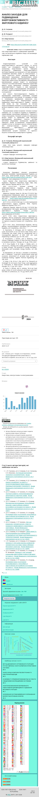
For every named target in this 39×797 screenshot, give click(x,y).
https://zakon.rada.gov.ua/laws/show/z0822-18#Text (18, 212)
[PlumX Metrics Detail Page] (27, 387)
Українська (9, 584)
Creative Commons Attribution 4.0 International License (16, 424)
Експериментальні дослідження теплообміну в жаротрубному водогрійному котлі (21, 515)
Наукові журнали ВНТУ (9, 606)
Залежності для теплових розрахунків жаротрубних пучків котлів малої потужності (20, 554)
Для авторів (6, 627)
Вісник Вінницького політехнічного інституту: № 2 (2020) (20, 488)
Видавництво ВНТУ (8, 609)
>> (6, 573)
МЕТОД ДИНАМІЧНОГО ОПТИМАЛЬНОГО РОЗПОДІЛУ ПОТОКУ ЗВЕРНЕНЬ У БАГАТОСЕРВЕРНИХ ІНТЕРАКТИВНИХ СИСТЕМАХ (19, 666)
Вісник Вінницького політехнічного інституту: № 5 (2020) (20, 476)
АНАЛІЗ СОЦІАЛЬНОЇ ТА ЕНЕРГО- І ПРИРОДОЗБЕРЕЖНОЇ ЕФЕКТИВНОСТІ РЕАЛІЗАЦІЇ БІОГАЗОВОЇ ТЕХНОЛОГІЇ (18, 484)
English (8, 581)
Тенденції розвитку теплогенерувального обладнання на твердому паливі (19, 494)
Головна (4, 7)
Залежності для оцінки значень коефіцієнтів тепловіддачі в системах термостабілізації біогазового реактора (20, 545)
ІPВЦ (9, 795)
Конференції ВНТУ (8, 613)
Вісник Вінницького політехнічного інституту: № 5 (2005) (17, 529)
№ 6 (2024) (18, 7)
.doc (22, 591)
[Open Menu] (2, 2)
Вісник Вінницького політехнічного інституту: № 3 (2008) (20, 497)
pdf (6, 330)
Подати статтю (9, 598)
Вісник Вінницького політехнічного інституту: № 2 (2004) (20, 547)
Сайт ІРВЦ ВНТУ (7, 616)
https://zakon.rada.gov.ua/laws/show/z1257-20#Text (19, 199)
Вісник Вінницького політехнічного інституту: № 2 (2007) (21, 509)
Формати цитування (9, 361)
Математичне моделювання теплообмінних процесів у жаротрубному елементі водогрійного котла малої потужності (20, 505)
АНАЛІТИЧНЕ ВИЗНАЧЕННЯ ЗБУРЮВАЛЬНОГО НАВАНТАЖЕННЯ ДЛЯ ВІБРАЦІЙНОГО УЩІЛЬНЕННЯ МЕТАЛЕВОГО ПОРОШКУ (17, 687)
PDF (25, 591)
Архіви (11, 7)
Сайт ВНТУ (6, 620)
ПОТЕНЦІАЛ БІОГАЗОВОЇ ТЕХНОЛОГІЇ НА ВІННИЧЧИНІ (19, 474)
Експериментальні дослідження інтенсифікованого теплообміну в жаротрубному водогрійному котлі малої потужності (19, 564)
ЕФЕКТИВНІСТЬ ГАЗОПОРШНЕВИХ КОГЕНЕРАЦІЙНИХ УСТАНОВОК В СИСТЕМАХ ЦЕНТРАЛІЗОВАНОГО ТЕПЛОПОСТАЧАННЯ (21, 534)
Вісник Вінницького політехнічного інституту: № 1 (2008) (20, 518)
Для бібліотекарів (8, 630)
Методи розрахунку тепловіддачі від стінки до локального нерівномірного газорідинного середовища (19, 525)
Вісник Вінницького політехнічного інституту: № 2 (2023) (19, 538)
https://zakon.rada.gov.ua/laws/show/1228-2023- (17, 177)
